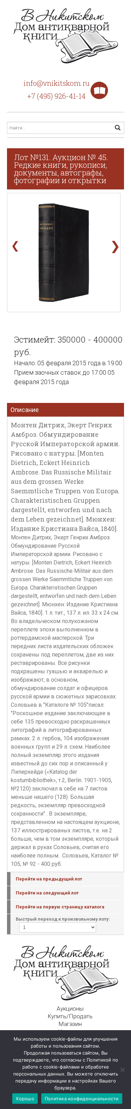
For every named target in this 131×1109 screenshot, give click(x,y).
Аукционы (70, 1008)
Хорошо (25, 1098)
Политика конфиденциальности (82, 1098)
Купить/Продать (70, 1016)
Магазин (70, 1023)
